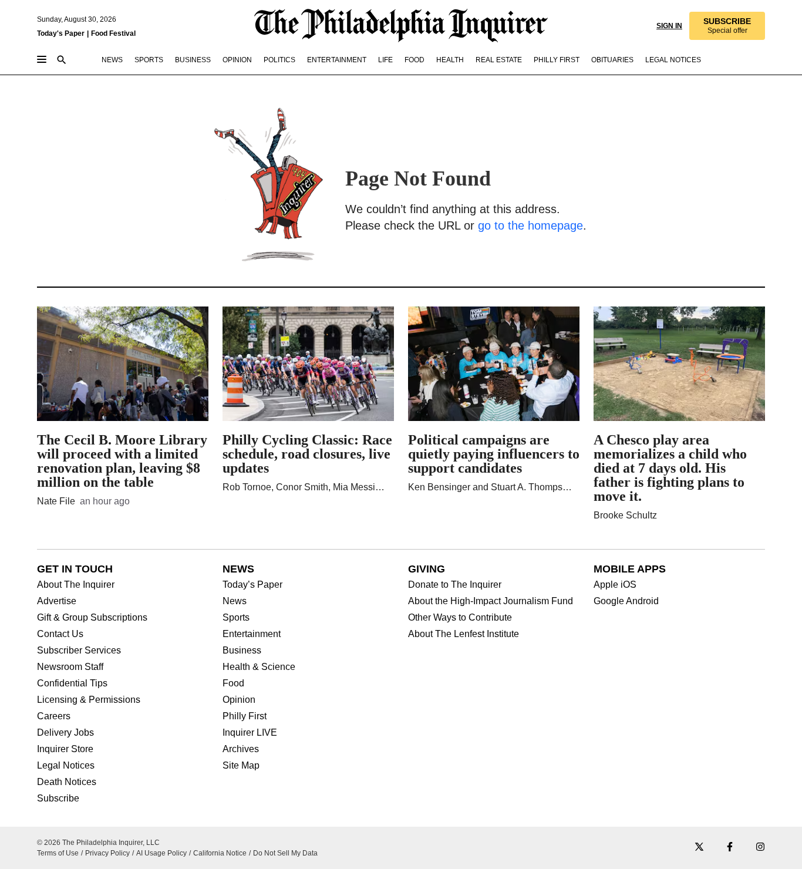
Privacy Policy (107, 853)
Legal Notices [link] (673, 60)
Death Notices (66, 782)
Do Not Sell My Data (285, 853)
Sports (236, 617)
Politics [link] (279, 60)
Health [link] (450, 60)
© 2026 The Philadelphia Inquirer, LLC (98, 842)
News (235, 601)
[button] (727, 26)
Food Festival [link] (113, 33)
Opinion (239, 700)
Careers (53, 716)
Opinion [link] (237, 60)
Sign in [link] (669, 26)
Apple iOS (615, 585)
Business (242, 650)
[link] (727, 26)
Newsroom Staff (70, 667)
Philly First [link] (556, 60)
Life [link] (385, 60)
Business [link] (193, 60)
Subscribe (58, 798)
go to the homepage (530, 225)
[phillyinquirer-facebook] (729, 847)
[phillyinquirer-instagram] (760, 847)
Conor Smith (302, 487)
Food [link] (414, 60)
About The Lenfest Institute (463, 634)
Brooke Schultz (625, 515)
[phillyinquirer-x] (699, 847)
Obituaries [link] (612, 60)
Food (233, 683)
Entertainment (252, 634)
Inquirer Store (65, 749)
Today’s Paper (252, 585)
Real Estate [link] (499, 60)
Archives (241, 749)
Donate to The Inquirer (454, 585)
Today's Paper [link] (61, 33)
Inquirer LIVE (250, 732)
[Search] (61, 60)
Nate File (56, 501)
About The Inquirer (75, 585)
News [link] (112, 60)
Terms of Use (58, 853)
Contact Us (60, 634)
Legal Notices (66, 765)
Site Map (241, 765)
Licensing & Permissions (88, 700)
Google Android (626, 601)
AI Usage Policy (161, 853)
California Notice (220, 853)
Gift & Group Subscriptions (92, 617)
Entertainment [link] (336, 60)
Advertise (56, 601)
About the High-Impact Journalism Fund (490, 601)
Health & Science (259, 667)
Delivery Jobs (65, 732)
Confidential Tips (72, 683)
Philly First (245, 716)
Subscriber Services (79, 650)
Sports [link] (148, 60)
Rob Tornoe (247, 487)
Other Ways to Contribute (460, 617)
